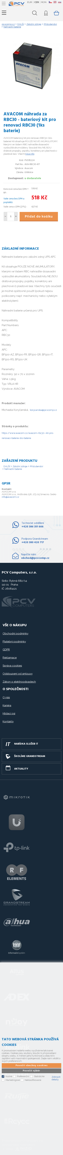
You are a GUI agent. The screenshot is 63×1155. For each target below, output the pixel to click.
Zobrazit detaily (56, 1078)
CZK (36, 2)
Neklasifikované (33, 1080)
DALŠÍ (7, 466)
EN (55, 2)
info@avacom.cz (10, 497)
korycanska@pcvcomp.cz (43, 410)
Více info (29, 154)
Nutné (9, 1076)
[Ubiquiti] (17, 822)
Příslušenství (36, 466)
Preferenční (23, 1076)
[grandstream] (17, 897)
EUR (29, 2)
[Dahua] (17, 922)
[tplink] (17, 847)
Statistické (39, 1076)
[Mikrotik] (17, 797)
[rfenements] (17, 872)
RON (43, 2)
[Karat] (17, 947)
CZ (50, 2)
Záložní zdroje (20, 466)
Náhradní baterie (13, 469)
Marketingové (13, 1080)
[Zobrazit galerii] (31, 95)
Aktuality (21, 769)
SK (59, 2)
